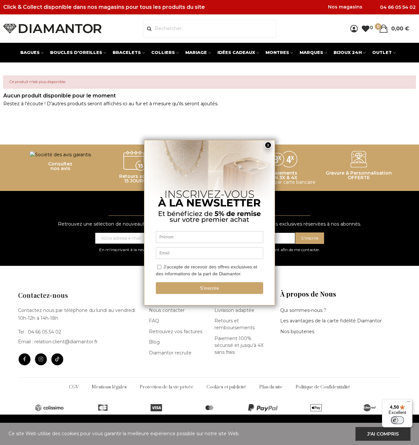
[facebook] (24, 359)
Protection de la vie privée (166, 387)
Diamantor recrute (170, 353)
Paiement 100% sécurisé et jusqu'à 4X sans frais (239, 345)
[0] (365, 28)
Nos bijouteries (297, 331)
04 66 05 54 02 (44, 332)
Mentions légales (109, 387)
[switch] (397, 420)
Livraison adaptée (234, 310)
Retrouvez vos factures (175, 331)
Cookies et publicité (226, 387)
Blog (154, 342)
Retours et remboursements (234, 324)
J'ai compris (383, 434)
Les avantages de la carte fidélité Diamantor (331, 321)
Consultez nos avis (60, 166)
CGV (74, 387)
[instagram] (40, 359)
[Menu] (408, 403)
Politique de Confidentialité (323, 387)
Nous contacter (167, 310)
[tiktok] (57, 359)
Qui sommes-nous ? (303, 310)
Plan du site (270, 387)
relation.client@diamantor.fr (66, 342)
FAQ (154, 321)
